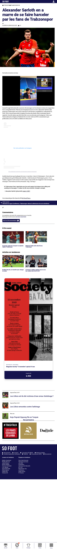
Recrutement (48, 454)
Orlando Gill (5, 473)
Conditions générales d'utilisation (12, 454)
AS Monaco (21, 470)
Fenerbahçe (21, 464)
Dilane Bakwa (5, 470)
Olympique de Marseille (24, 466)
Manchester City (22, 468)
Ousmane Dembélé (6, 466)
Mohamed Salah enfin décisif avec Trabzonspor (34, 232)
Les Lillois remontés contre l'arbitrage (12, 401)
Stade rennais (21, 471)
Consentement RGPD (36, 454)
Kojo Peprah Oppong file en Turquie (11, 412)
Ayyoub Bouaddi (6, 468)
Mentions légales (40, 452)
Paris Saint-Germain (23, 460)
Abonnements (7, 452)
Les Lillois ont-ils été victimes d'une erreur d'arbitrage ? (16, 391)
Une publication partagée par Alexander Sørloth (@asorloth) (22, 171)
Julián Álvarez (5, 463)
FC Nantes (21, 473)
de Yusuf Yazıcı (26, 198)
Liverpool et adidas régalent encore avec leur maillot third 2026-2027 (36, 256)
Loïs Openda (5, 467)
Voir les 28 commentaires (10, 220)
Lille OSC (20, 463)
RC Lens (20, 467)
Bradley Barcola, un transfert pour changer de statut (11, 256)
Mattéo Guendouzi (6, 460)
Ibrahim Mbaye (5, 464)
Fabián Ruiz (5, 471)
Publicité (26, 454)
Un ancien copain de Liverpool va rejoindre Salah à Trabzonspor (11, 232)
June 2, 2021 (26, 191)
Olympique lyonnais (23, 461)
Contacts (16, 452)
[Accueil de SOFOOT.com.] (9, 1)
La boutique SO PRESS (27, 452)
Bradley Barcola (6, 461)
